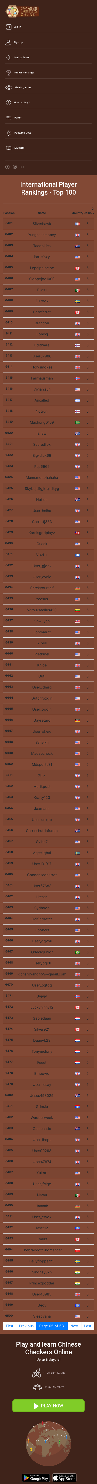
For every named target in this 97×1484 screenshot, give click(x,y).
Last (87, 1326)
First (9, 1326)
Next (74, 1326)
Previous (26, 1326)
